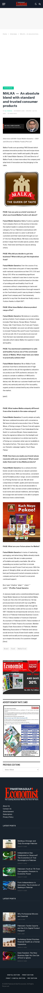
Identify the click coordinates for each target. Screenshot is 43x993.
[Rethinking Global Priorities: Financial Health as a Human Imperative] (9, 942)
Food (13, 649)
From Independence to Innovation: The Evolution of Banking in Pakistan (29, 884)
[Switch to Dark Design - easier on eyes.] (35, 4)
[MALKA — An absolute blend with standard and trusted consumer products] (21, 126)
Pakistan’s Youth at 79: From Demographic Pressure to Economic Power (29, 871)
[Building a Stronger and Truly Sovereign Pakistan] (9, 843)
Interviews (8, 88)
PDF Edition (32, 978)
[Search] (39, 4)
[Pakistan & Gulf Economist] (21, 4)
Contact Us (7, 809)
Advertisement (8, 811)
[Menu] (3, 4)
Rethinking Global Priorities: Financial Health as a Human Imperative (29, 941)
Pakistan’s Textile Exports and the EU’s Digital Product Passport (29, 928)
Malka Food (22, 649)
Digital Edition (13, 975)
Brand (6, 649)
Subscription (7, 814)
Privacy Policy (8, 817)
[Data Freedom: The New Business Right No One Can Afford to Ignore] (9, 955)
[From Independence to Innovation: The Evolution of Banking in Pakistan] (9, 885)
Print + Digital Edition (15, 978)
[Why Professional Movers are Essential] (9, 916)
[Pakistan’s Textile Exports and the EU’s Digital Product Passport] (9, 928)
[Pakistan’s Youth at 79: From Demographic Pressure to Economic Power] (9, 871)
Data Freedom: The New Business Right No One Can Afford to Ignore (28, 955)
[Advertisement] (21, 60)
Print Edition (27, 975)
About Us (6, 806)
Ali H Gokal (8, 111)
